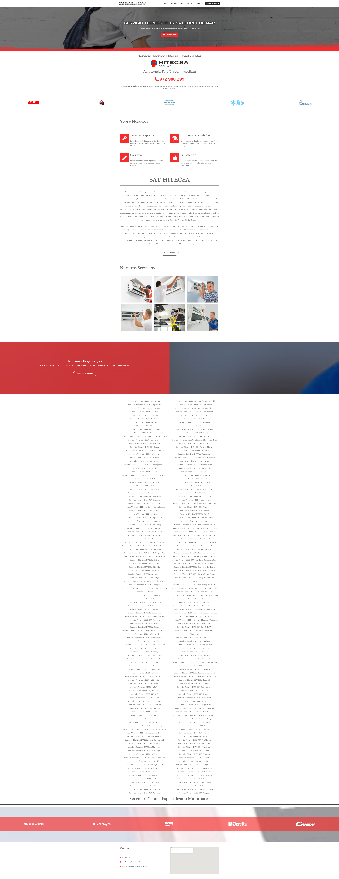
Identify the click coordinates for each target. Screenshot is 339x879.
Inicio (166, 3)
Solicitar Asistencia (212, 3)
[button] (183, 3)
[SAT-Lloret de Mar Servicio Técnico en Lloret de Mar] (132, 3)
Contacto (199, 3)
